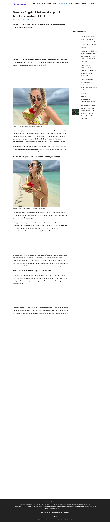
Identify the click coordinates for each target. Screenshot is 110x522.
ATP (33, 3)
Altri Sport (92, 3)
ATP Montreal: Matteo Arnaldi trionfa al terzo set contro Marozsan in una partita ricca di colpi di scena (88, 42)
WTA (38, 3)
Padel (84, 3)
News (55, 3)
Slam (70, 3)
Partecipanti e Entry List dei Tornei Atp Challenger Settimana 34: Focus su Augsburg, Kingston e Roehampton (89, 70)
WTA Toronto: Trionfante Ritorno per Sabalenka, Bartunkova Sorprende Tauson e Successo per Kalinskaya (89, 56)
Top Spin (77, 3)
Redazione (47, 502)
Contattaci (66, 512)
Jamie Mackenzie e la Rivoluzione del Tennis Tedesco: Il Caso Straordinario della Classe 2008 (89, 85)
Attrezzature (46, 3)
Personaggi (63, 3)
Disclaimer (62, 502)
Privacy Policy (55, 502)
